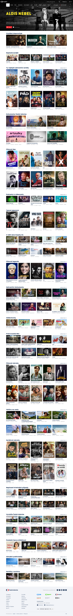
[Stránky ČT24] (39, 594)
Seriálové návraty (13, 440)
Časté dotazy (24, 606)
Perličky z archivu (13, 571)
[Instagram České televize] (57, 590)
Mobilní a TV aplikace (10, 606)
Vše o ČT (7, 608)
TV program (56, 5)
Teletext (7, 599)
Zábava (40, 4)
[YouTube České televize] (62, 590)
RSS (66, 613)
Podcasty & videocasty (15, 194)
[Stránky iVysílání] (58, 594)
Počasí (7, 603)
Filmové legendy (12, 261)
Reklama (23, 596)
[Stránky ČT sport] (48, 594)
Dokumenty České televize (16, 114)
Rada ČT (23, 601)
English (14, 613)
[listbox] (47, 609)
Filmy (15, 4)
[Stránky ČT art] (47, 598)
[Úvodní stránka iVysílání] (5, 1)
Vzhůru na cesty (12, 409)
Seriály (11, 4)
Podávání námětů (25, 604)
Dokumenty (20, 4)
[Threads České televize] (66, 590)
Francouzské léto (12, 334)
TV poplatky (8, 597)
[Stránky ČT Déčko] (39, 598)
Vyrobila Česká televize (15, 514)
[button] (16, 40)
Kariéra (23, 603)
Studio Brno (24, 597)
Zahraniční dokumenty (15, 287)
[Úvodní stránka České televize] (12, 590)
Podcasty (8, 601)
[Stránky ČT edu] (57, 598)
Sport (32, 4)
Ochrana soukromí (19, 613)
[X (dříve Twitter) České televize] (64, 590)
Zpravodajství (26, 4)
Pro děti (35, 4)
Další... (49, 5)
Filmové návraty (12, 363)
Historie (44, 4)
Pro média (23, 594)
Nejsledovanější (12, 53)
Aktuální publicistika (14, 556)
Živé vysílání (8, 596)
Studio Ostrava (24, 599)
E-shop (7, 604)
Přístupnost (26, 613)
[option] (42, 609)
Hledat (59, 1)
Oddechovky (11, 318)
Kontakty (23, 608)
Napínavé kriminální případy (17, 487)
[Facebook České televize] (59, 590)
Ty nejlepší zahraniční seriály (17, 68)
